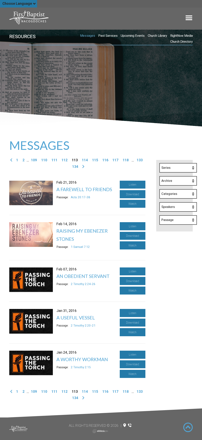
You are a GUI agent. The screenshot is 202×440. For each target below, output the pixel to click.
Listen (132, 184)
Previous (12, 160)
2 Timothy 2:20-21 (83, 325)
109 (34, 160)
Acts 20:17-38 (80, 197)
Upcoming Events (133, 35)
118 (126, 160)
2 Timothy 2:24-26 (83, 284)
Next (82, 166)
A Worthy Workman (82, 359)
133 (140, 160)
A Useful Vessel (75, 317)
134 (75, 166)
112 (64, 160)
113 (75, 160)
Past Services (108, 35)
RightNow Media (181, 35)
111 (54, 160)
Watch (132, 204)
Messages (87, 35)
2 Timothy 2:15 (81, 367)
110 (44, 160)
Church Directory (181, 41)
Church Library (157, 35)
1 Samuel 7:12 (80, 247)
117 (115, 160)
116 (105, 160)
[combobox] (178, 168)
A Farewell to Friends (84, 189)
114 (85, 160)
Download (132, 194)
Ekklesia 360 (100, 431)
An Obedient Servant (82, 276)
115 (95, 160)
